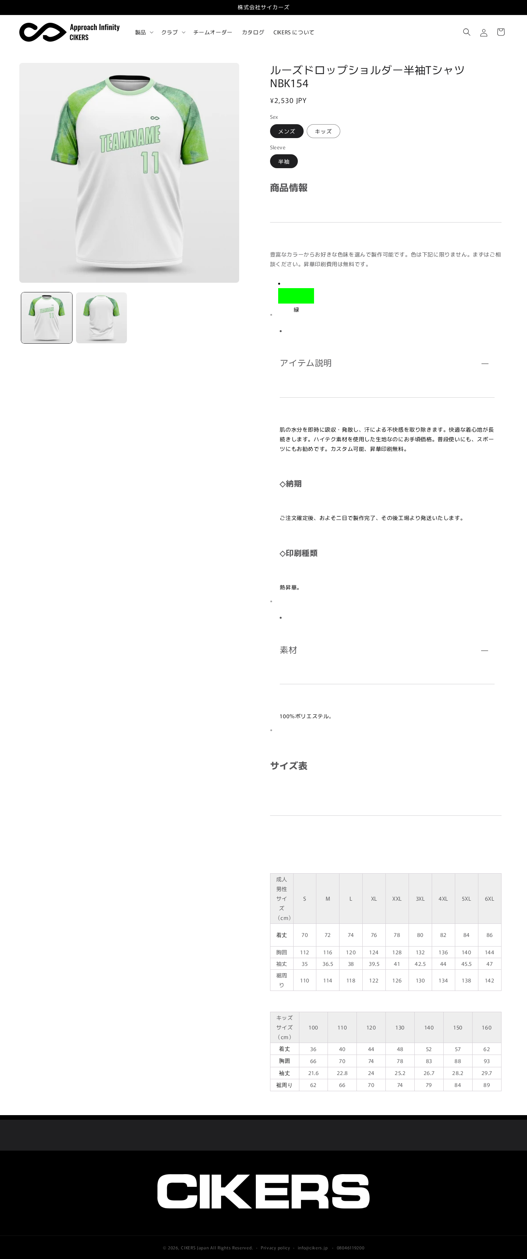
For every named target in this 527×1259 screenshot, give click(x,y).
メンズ (287, 131)
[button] (143, 32)
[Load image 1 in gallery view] (46, 317)
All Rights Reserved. (231, 1247)
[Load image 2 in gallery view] (101, 317)
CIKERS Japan (195, 1247)
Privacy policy (275, 1247)
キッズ (323, 131)
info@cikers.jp (313, 1247)
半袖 (284, 161)
